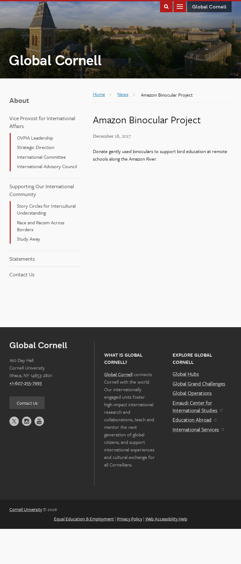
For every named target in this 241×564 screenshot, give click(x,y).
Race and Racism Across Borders (40, 226)
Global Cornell (55, 61)
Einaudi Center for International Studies (195, 406)
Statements (22, 259)
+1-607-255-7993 (25, 382)
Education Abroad (192, 419)
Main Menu (180, 6)
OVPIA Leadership (35, 137)
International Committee (41, 156)
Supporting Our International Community (41, 190)
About (19, 100)
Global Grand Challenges (199, 383)
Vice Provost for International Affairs (42, 122)
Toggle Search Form (166, 6)
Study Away (28, 238)
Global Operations (192, 393)
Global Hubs (186, 374)
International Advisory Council (47, 166)
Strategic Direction (35, 147)
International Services (196, 429)
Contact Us (22, 274)
